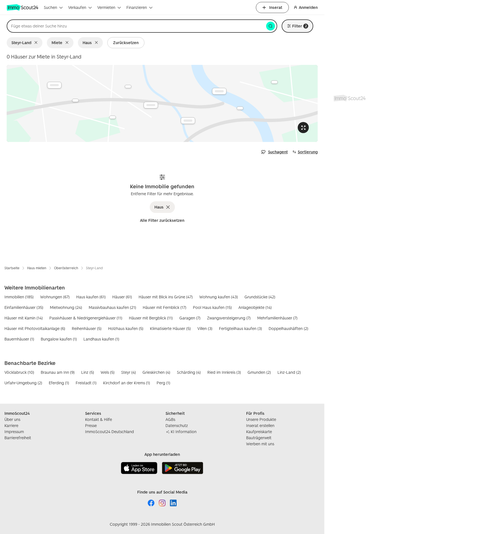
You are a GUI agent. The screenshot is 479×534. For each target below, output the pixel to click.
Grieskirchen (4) (156, 372)
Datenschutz (176, 425)
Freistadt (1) (86, 382)
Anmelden (308, 7)
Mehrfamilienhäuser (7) (277, 318)
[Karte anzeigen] (162, 103)
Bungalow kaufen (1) (59, 339)
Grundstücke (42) (259, 296)
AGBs (170, 419)
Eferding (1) (59, 382)
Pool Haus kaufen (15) (212, 307)
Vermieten (106, 7)
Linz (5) (87, 372)
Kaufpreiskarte (259, 431)
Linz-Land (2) (289, 372)
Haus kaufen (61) (91, 296)
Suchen (50, 7)
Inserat (275, 7)
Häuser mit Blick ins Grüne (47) (166, 296)
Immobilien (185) (19, 296)
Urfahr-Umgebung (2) (23, 382)
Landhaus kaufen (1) (101, 339)
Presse (91, 425)
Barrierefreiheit (17, 437)
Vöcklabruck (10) (19, 372)
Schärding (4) (189, 372)
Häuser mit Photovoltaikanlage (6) (34, 328)
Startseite (11, 268)
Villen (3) (204, 328)
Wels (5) (107, 372)
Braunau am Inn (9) (58, 372)
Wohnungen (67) (55, 296)
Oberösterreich (66, 268)
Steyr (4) (128, 372)
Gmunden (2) (259, 372)
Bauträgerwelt (258, 437)
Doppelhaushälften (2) (288, 328)
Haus (87, 42)
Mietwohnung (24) (66, 307)
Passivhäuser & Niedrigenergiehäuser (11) (85, 318)
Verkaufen (77, 7)
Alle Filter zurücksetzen (162, 220)
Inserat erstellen (260, 425)
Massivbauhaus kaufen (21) (112, 307)
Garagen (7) (189, 318)
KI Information (184, 431)
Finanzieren (136, 7)
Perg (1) (163, 382)
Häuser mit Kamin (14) (23, 318)
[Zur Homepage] (23, 7)
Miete (57, 42)
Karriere (11, 425)
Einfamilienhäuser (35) (23, 307)
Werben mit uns (260, 443)
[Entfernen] (37, 42)
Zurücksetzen (126, 42)
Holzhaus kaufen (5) (125, 328)
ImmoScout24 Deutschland (109, 431)
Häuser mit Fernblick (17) (164, 307)
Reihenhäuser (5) (86, 328)
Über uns (12, 419)
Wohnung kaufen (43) (218, 296)
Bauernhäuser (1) (19, 339)
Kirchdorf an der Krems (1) (126, 382)
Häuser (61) (122, 296)
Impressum (14, 431)
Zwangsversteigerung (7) (229, 318)
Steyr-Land (21, 42)
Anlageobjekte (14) (255, 307)
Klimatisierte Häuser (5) (170, 328)
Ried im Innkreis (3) (224, 372)
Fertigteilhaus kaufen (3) (240, 328)
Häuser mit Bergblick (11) (151, 318)
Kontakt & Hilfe (98, 419)
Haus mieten (36, 268)
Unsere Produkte (261, 419)
